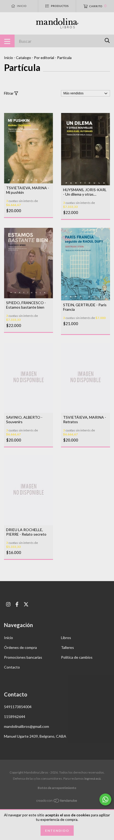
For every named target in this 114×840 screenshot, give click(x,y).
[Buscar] (107, 40)
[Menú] (7, 41)
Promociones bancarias (23, 657)
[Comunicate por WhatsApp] (105, 799)
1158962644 (14, 716)
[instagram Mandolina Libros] (8, 604)
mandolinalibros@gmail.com (26, 726)
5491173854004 (18, 706)
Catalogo (23, 57)
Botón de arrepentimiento (57, 788)
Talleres (67, 647)
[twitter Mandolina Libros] (26, 604)
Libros (66, 637)
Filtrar (9, 93)
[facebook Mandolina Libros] (17, 604)
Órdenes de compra (20, 647)
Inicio (8, 57)
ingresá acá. (92, 778)
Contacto (12, 667)
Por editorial (44, 57)
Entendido (57, 831)
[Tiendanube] (57, 801)
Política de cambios (77, 657)
